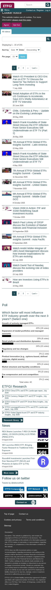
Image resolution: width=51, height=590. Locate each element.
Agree (6, 25)
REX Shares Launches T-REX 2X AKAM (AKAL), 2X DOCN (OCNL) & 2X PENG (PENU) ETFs (19, 434)
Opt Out (16, 25)
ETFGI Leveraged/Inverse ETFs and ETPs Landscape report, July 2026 (26, 408)
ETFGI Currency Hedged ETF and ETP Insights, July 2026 (26, 397)
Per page (6, 56)
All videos (6, 32)
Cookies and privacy (12, 520)
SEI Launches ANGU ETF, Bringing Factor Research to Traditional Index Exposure (17, 447)
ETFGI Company (12, 489)
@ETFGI (9, 496)
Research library (11, 420)
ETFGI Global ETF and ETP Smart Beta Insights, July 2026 (26, 403)
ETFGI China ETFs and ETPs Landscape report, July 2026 (26, 392)
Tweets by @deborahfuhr (13, 483)
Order (21, 50)
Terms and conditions (35, 520)
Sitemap (7, 525)
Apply (22, 56)
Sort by (5, 50)
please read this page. (21, 20)
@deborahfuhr (35, 496)
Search (48, 5)
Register (40, 10)
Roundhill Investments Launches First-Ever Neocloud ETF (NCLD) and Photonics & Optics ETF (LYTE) (18, 461)
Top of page (9, 514)
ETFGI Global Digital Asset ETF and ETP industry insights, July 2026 (24, 414)
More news (9, 473)
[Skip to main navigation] (8, 10)
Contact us (30, 10)
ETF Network (34, 489)
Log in (47, 10)
